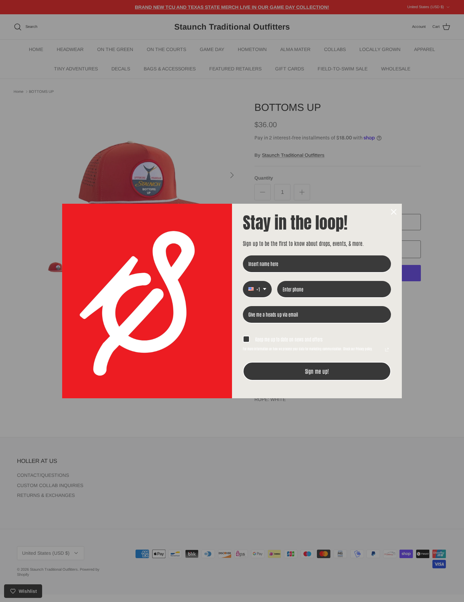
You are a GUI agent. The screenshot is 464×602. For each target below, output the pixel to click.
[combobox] (257, 289)
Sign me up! (317, 371)
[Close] (394, 212)
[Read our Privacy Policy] (387, 350)
